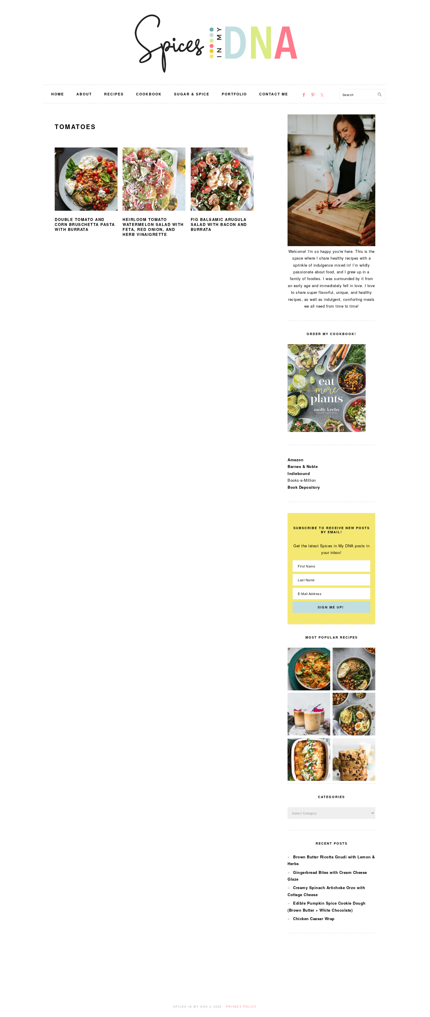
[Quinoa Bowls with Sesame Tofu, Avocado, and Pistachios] (354, 734)
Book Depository (304, 487)
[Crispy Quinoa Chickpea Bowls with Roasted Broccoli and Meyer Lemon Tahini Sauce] (354, 689)
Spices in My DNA (215, 42)
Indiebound (299, 473)
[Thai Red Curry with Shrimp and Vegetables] (309, 689)
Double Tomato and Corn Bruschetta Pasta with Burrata (85, 224)
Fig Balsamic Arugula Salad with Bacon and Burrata (219, 224)
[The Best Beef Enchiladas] (309, 779)
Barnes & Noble (303, 466)
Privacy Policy (241, 1007)
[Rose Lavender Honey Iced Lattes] (309, 734)
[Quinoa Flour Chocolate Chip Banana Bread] (354, 779)
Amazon (295, 459)
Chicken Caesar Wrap (314, 918)
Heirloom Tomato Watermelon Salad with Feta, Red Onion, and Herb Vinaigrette (153, 227)
